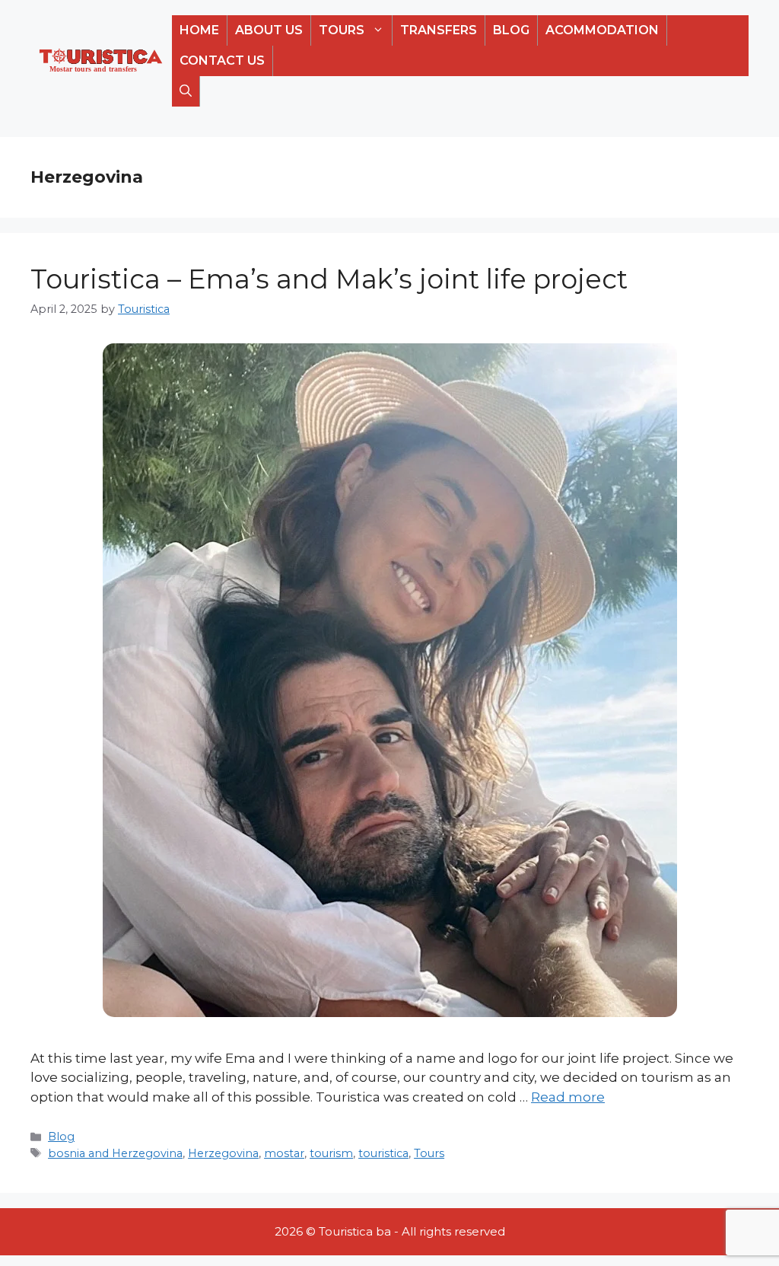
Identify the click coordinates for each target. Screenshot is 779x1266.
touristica (383, 1153)
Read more (568, 1097)
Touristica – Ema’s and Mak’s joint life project (329, 279)
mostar (284, 1153)
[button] (186, 91)
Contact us (222, 60)
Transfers (438, 30)
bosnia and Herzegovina (115, 1153)
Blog (511, 30)
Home (199, 30)
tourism (331, 1153)
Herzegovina (223, 1153)
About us (269, 30)
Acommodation (602, 30)
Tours (341, 30)
